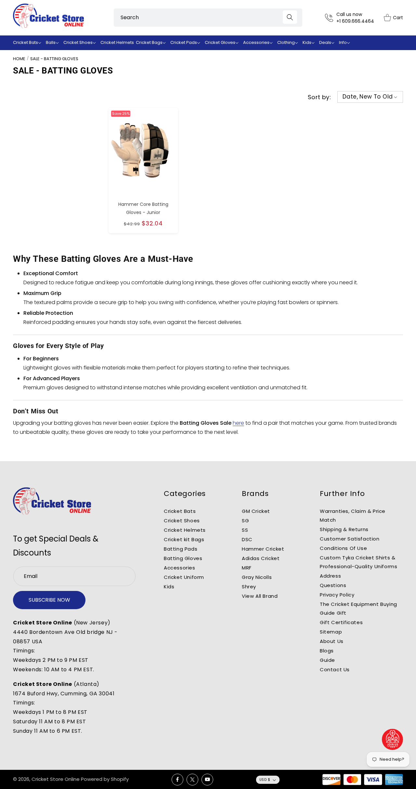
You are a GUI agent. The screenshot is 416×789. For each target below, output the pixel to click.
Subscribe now (49, 600)
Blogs (327, 650)
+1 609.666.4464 (355, 21)
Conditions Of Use (343, 548)
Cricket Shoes (182, 520)
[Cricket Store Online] (52, 501)
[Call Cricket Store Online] (330, 18)
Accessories (179, 567)
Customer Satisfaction (350, 538)
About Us (332, 641)
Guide (327, 660)
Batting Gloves (183, 558)
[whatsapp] (393, 739)
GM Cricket (256, 511)
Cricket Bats (180, 511)
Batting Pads (180, 548)
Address (330, 575)
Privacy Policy (337, 594)
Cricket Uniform (184, 577)
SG (245, 520)
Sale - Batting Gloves (54, 59)
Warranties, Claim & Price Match (352, 515)
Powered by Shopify (105, 779)
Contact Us (335, 669)
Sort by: (319, 97)
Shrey (249, 586)
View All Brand (260, 596)
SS (245, 530)
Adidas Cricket (261, 558)
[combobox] (208, 17)
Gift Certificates (341, 622)
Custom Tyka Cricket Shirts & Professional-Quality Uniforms (358, 562)
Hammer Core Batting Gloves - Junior (143, 208)
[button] (28, 42)
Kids (169, 586)
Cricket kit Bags (184, 539)
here (238, 423)
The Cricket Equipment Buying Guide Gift (358, 608)
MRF (247, 567)
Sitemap (331, 631)
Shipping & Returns (344, 529)
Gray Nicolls (257, 577)
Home (19, 59)
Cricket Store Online (56, 779)
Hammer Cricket (263, 548)
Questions (333, 585)
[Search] (290, 17)
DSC (247, 539)
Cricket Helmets (185, 530)
